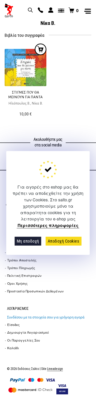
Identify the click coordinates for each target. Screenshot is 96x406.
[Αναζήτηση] (29, 10)
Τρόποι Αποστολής (22, 260)
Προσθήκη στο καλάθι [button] (40, 49)
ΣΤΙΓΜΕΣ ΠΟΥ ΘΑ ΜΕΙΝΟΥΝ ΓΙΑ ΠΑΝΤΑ (25, 94)
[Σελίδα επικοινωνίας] (40, 10)
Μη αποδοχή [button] (28, 241)
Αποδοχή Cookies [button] (63, 241)
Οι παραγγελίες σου (23, 340)
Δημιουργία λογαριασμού (28, 332)
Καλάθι (13, 348)
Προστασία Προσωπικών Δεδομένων (35, 291)
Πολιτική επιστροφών (24, 275)
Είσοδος (13, 324)
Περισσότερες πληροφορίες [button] (48, 225)
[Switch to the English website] (60, 10)
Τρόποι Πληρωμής (21, 268)
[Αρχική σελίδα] (9, 10)
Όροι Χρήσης (17, 283)
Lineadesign (55, 369)
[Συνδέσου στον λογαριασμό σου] (50, 10)
